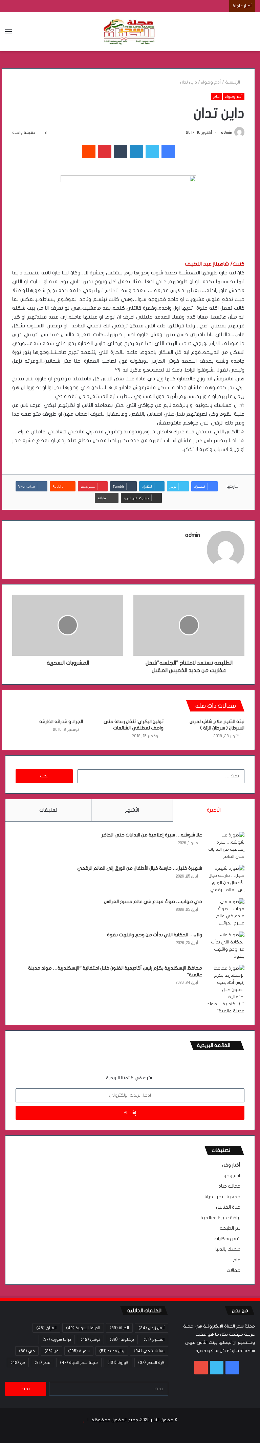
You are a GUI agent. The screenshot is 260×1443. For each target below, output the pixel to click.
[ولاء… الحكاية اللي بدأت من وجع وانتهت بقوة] (225, 946)
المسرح (154, 1339)
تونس (90, 1339)
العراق (46, 1328)
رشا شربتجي (149, 1351)
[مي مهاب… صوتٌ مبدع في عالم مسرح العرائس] (225, 912)
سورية (79, 1351)
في (27, 1351)
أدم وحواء (211, 82)
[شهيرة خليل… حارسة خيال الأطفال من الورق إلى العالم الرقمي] (225, 879)
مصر (42, 1362)
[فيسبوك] (168, 151)
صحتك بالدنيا (227, 1249)
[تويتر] (152, 151)
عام (216, 96)
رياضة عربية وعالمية (220, 1217)
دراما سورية (56, 1339)
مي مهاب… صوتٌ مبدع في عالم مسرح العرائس (153, 901)
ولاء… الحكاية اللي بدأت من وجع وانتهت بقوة (154, 934)
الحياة (119, 1328)
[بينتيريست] (104, 151)
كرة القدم (151, 1362)
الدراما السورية (83, 1328)
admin (226, 132)
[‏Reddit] (88, 151)
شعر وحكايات (227, 1239)
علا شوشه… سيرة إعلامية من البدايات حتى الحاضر (152, 834)
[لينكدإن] (136, 151)
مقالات (233, 1270)
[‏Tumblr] (120, 151)
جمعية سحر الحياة (222, 1196)
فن (51, 1351)
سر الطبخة (230, 1228)
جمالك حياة (229, 1186)
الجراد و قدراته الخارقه (61, 721)
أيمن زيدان (151, 1328)
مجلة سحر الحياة (79, 1362)
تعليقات (48, 810)
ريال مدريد (111, 1351)
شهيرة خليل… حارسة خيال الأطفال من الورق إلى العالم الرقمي (139, 868)
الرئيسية (233, 82)
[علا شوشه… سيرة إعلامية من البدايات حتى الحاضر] (225, 846)
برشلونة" (122, 1339)
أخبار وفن (231, 1165)
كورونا (118, 1362)
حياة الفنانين (228, 1207)
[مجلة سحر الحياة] (130, 32)
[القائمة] (8, 34)
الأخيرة (214, 810)
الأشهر (132, 810)
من (17, 1362)
